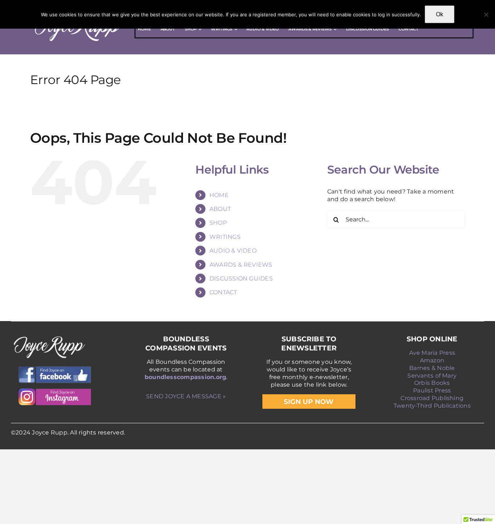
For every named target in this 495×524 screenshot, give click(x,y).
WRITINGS (225, 236)
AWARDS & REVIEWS (241, 264)
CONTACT (223, 292)
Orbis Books (432, 382)
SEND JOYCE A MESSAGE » (186, 396)
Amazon (432, 360)
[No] (486, 14)
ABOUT (220, 208)
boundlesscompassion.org (185, 377)
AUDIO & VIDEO (233, 250)
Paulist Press (432, 390)
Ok (439, 14)
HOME (219, 195)
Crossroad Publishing (431, 398)
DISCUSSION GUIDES (241, 278)
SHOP (218, 222)
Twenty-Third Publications (432, 405)
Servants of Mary (432, 375)
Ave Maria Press (432, 352)
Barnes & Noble (432, 368)
